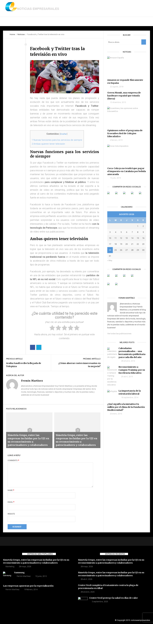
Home (12, 34)
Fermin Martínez (24, 576)
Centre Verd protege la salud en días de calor (113, 598)
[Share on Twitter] (38, 347)
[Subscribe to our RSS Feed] (134, 195)
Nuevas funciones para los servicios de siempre (57, 140)
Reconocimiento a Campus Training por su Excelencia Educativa (131, 370)
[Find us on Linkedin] (126, 195)
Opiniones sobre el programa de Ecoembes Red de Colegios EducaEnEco (125, 133)
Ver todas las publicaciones (119, 333)
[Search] (143, 42)
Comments (13, 460)
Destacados (26, 21)
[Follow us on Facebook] (110, 195)
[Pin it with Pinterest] (134, 277)
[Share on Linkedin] (110, 286)
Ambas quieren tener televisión (48, 143)
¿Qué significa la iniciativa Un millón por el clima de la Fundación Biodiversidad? (126, 407)
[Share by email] (118, 286)
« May (109, 260)
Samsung (19, 572)
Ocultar (63, 134)
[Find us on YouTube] (142, 195)
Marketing (10, 566)
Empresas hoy (62, 21)
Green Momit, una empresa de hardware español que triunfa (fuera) (124, 95)
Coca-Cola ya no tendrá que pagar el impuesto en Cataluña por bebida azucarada (126, 171)
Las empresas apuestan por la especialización (28, 585)
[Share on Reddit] (126, 277)
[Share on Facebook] (32, 347)
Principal (8, 21)
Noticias (43, 21)
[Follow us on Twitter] (118, 195)
